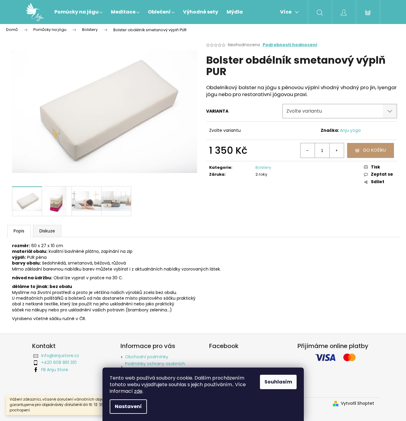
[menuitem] (78, 12)
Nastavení (128, 406)
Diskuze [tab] (47, 231)
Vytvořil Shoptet (357, 403)
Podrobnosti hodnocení (290, 45)
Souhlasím (278, 381)
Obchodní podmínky (146, 357)
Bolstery (263, 167)
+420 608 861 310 (59, 362)
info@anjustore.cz (60, 356)
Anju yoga (350, 130)
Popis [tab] (19, 231)
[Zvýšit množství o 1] (336, 150)
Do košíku (374, 150)
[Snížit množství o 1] (308, 150)
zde (138, 391)
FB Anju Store (54, 370)
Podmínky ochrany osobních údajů (155, 366)
